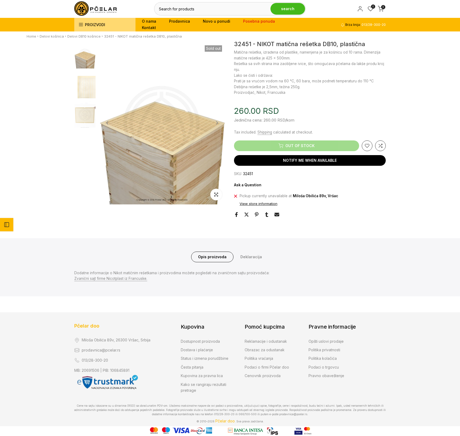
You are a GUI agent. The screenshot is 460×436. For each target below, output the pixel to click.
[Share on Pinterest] (256, 214)
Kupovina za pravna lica (202, 375)
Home (31, 36)
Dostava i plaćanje (197, 350)
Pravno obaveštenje (326, 375)
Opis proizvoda (212, 256)
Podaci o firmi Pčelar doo (267, 367)
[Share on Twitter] (246, 214)
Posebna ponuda (259, 21)
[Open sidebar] (6, 224)
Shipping (264, 132)
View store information (258, 203)
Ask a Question (247, 185)
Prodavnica (179, 21)
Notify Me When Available (310, 160)
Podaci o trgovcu (324, 367)
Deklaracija (251, 256)
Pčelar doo (86, 326)
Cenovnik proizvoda (263, 375)
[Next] (216, 123)
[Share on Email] (276, 214)
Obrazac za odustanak (265, 350)
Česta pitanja (192, 367)
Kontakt (149, 27)
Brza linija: (365, 25)
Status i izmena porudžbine (204, 358)
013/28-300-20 (95, 360)
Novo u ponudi (216, 21)
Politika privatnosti (324, 350)
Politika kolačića (323, 358)
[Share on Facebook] (236, 214)
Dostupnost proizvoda (200, 341)
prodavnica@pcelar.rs (101, 350)
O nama (149, 21)
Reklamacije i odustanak (266, 341)
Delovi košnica (52, 36)
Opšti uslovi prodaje (326, 341)
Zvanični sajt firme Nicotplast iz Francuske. (110, 278)
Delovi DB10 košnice (84, 36)
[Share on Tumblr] (266, 214)
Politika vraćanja (259, 358)
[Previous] (107, 123)
